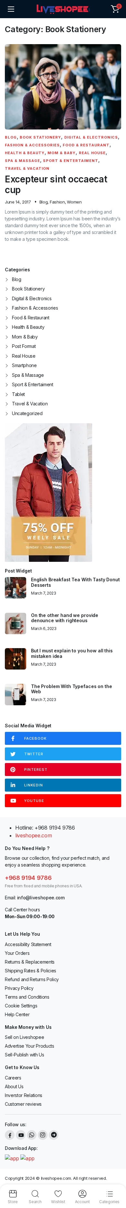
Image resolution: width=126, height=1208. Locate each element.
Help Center (17, 1014)
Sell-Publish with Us (24, 1054)
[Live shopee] (63, 9)
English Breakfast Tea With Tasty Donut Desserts (75, 582)
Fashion (57, 201)
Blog (11, 137)
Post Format (24, 346)
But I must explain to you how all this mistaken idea (72, 653)
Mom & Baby (61, 153)
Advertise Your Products (29, 1046)
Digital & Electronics (91, 137)
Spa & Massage (22, 160)
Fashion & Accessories (32, 145)
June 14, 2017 (18, 202)
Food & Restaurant (86, 145)
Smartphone (24, 365)
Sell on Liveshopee (24, 1037)
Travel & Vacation (27, 168)
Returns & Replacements (30, 962)
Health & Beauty (25, 153)
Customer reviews (23, 1104)
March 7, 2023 (43, 593)
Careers (13, 1077)
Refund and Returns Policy (32, 979)
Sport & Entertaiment (70, 160)
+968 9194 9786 (28, 877)
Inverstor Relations (23, 1095)
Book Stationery (40, 137)
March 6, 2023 (44, 629)
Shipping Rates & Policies (30, 970)
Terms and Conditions (27, 997)
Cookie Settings (21, 1005)
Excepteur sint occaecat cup (56, 184)
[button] (115, 9)
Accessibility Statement (28, 944)
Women (74, 201)
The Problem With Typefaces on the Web (71, 689)
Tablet (18, 394)
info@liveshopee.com (41, 897)
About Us (14, 1086)
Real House (92, 153)
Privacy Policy (19, 988)
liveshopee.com (33, 835)
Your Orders (17, 953)
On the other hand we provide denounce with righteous (64, 618)
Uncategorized (27, 413)
